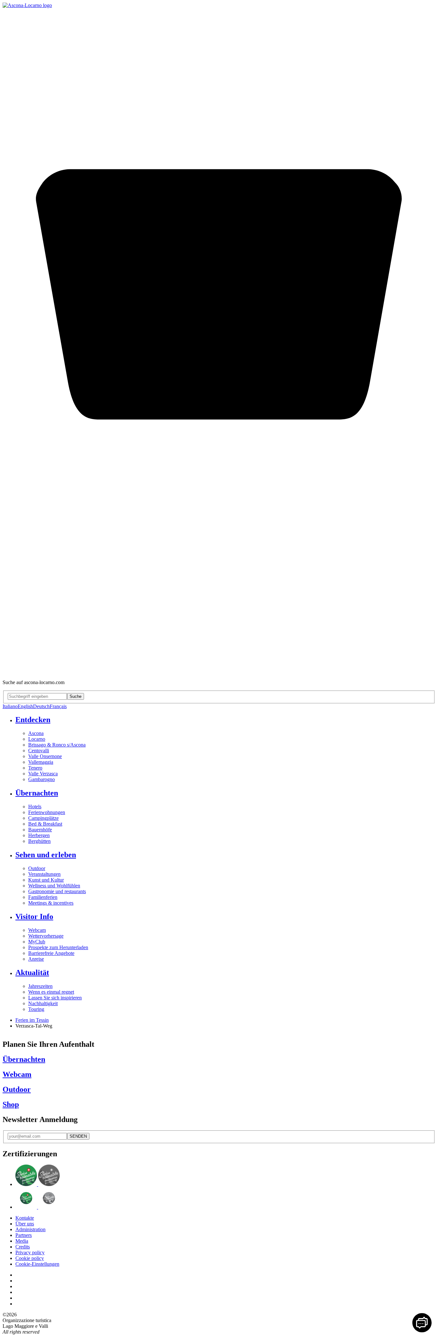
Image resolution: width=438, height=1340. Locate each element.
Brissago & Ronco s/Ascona (57, 744)
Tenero (35, 768)
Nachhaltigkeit (43, 1003)
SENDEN (78, 1136)
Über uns (24, 1223)
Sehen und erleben (45, 855)
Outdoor (36, 868)
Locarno (36, 739)
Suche (75, 696)
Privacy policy (30, 1252)
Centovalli (38, 750)
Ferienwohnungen (46, 812)
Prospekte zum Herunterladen (58, 947)
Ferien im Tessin (32, 1020)
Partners (23, 1235)
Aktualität (32, 972)
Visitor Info (34, 916)
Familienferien (42, 897)
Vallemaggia (40, 762)
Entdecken (32, 719)
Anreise (36, 959)
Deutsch (41, 706)
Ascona (36, 733)
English (25, 706)
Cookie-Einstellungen (37, 1264)
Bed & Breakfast (45, 824)
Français (58, 706)
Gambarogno (41, 779)
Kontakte (24, 1218)
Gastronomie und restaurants (57, 891)
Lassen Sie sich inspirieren (55, 997)
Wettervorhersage (45, 936)
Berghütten (39, 841)
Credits (22, 1246)
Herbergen (39, 835)
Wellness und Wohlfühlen (54, 885)
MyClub (36, 941)
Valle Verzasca (43, 773)
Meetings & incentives (50, 903)
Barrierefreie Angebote (51, 953)
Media (21, 1241)
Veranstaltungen (44, 874)
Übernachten (36, 793)
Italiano (10, 706)
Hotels (34, 806)
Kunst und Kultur (46, 880)
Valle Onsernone (45, 756)
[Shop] (219, 671)
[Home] (27, 5)
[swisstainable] (37, 1184)
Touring (36, 1009)
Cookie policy (29, 1258)
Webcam (37, 930)
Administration (30, 1229)
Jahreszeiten (40, 986)
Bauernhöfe (40, 829)
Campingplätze (43, 818)
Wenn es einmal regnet (51, 992)
